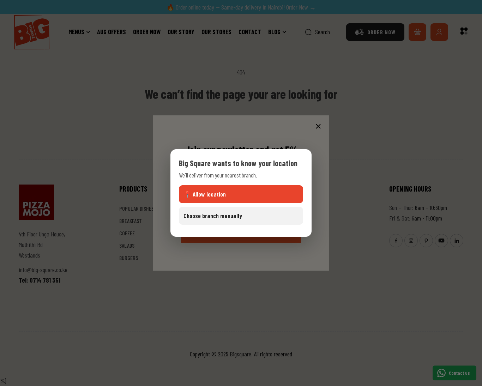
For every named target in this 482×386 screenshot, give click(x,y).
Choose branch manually (212, 215)
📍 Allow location (204, 194)
